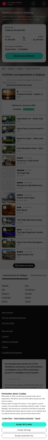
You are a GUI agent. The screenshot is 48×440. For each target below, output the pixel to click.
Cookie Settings (24, 430)
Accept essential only (24, 436)
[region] (24, 414)
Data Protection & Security (23, 418)
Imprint (37, 418)
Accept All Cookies (24, 424)
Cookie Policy (7, 418)
